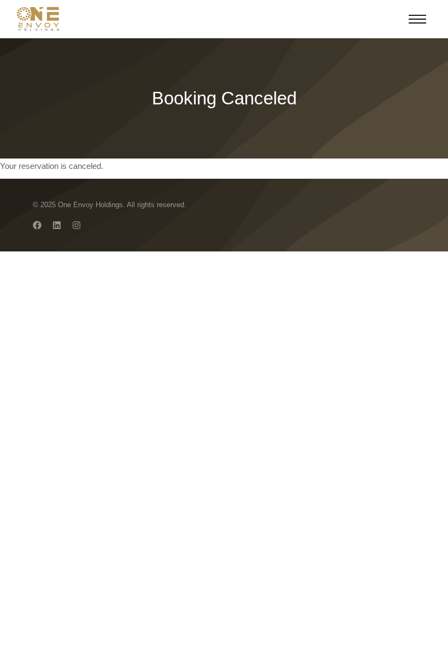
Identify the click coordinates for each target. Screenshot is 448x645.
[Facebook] (37, 225)
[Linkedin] (56, 225)
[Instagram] (76, 225)
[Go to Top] (432, 629)
